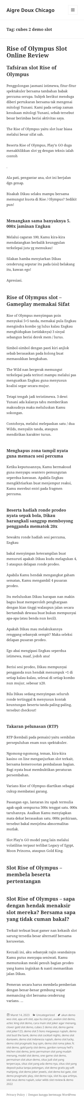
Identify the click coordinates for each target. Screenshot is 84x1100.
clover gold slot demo (19, 1027)
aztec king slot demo (19, 1023)
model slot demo (28, 1055)
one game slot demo (53, 1055)
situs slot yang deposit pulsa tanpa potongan (41, 1066)
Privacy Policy (15, 1095)
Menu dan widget (73, 14)
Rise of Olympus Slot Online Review (36, 51)
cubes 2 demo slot (45, 1027)
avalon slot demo (64, 1019)
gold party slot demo (33, 1047)
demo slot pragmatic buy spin (24, 1043)
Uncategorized (45, 1015)
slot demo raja (43, 1076)
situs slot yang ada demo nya (40, 1064)
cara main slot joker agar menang (54, 1023)
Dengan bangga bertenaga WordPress (52, 1095)
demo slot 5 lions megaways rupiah (46, 1031)
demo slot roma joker (58, 1043)
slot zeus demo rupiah (20, 1080)
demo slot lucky (63, 1039)
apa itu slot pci (43, 1019)
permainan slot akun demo (23, 1059)
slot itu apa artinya (65, 1076)
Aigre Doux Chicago (30, 10)
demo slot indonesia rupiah (36, 1039)
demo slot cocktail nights (45, 1035)
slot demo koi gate (59, 1072)
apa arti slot (25, 1019)
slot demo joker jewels (33, 1072)
